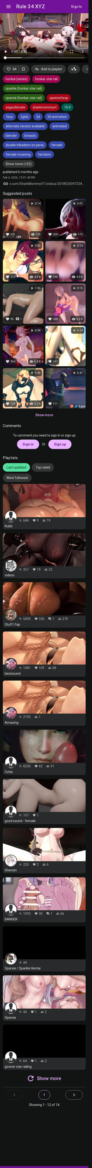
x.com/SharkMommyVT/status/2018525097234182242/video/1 (47, 184)
